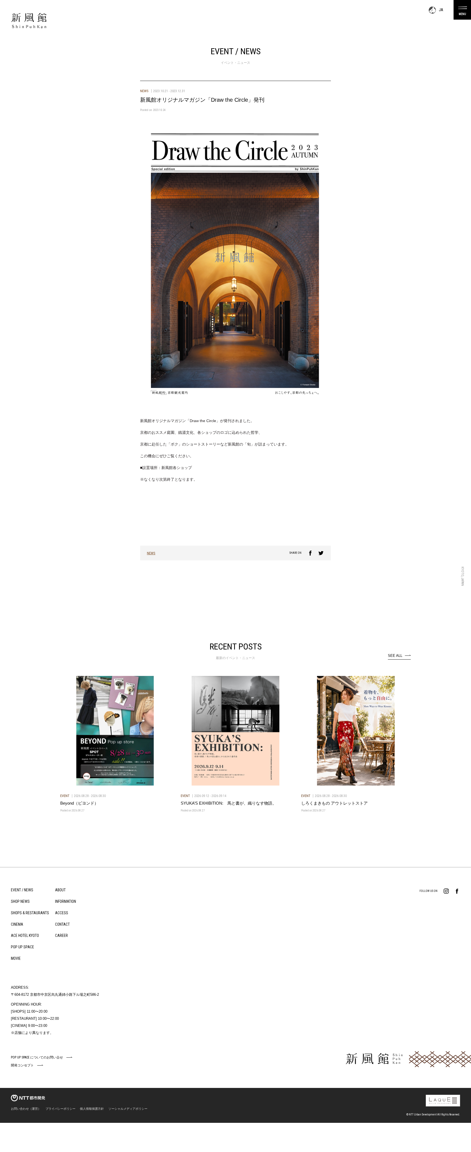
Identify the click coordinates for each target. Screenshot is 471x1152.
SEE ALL (395, 656)
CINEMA (17, 924)
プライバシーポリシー (61, 1108)
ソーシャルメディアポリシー (127, 1108)
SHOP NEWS (20, 901)
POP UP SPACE (22, 947)
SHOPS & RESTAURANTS (30, 913)
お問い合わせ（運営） (26, 1108)
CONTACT (62, 924)
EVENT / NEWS (22, 890)
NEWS (151, 553)
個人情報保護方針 (92, 1108)
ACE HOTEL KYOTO (25, 935)
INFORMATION (65, 901)
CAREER (61, 935)
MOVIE (16, 958)
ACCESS (61, 913)
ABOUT (60, 890)
